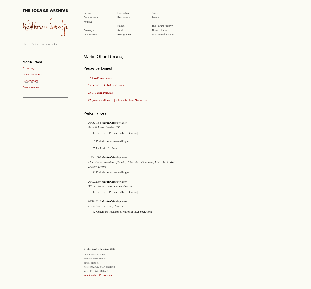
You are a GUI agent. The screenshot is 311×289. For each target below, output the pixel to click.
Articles (121, 30)
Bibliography (124, 34)
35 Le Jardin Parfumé (100, 92)
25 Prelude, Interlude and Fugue (106, 85)
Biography (89, 13)
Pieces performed (32, 74)
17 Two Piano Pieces (100, 78)
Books (121, 26)
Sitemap (45, 44)
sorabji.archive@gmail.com (98, 274)
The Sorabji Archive (162, 26)
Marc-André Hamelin (163, 34)
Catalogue (89, 30)
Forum (155, 17)
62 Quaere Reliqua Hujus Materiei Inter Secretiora (117, 100)
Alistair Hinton (159, 30)
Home (26, 44)
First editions (91, 34)
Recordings (123, 13)
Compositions (91, 17)
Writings (88, 21)
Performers (123, 17)
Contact (35, 44)
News (155, 13)
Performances (30, 81)
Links (54, 44)
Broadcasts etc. (31, 87)
